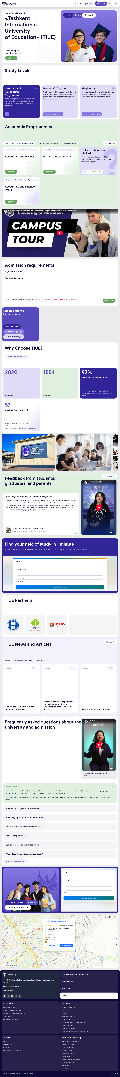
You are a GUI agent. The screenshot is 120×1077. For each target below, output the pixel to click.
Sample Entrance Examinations (14, 1013)
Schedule (65, 995)
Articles (8, 661)
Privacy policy (114, 1073)
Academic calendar (68, 1007)
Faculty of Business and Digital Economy (19, 143)
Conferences (7, 1044)
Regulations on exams (69, 1016)
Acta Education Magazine (12, 1050)
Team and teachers (68, 1053)
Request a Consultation (92, 171)
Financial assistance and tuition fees (74, 1022)
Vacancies (65, 1065)
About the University (71, 1037)
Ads (4, 1042)
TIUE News (40, 661)
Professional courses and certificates (75, 1031)
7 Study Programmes (52, 114)
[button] (111, 532)
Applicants (8, 1003)
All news (109, 642)
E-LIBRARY (65, 1013)
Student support (67, 1025)
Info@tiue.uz (9, 990)
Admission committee (11, 1019)
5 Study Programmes (90, 114)
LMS (63, 1010)
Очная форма (110, 143)
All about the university (15, 357)
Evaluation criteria (68, 1019)
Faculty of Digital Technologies (47, 143)
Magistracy (9, 180)
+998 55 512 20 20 (75, 3)
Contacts (65, 1068)
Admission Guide (9, 1007)
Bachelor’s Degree (9, 150)
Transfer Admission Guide (12, 1010)
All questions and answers (15, 861)
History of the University (70, 1042)
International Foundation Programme (75, 974)
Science (6, 1037)
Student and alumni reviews (71, 1059)
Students (66, 1003)
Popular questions (68, 1062)
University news (67, 1047)
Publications (7, 1047)
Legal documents (68, 1044)
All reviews (108, 476)
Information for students (23, 661)
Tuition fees (7, 1016)
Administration (67, 1050)
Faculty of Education (70, 143)
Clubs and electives (69, 1028)
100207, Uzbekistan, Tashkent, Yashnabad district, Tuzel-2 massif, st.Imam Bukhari (28, 981)
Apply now (101, 3)
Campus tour (66, 1056)
